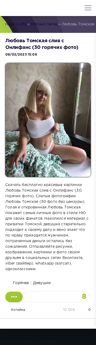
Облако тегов (44, 24)
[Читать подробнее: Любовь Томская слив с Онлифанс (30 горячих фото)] (14, 297)
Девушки (42, 283)
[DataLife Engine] (8, 8)
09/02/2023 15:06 (21, 54)
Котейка (18, 309)
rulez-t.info (15, 24)
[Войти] (24, 8)
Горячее (21, 283)
